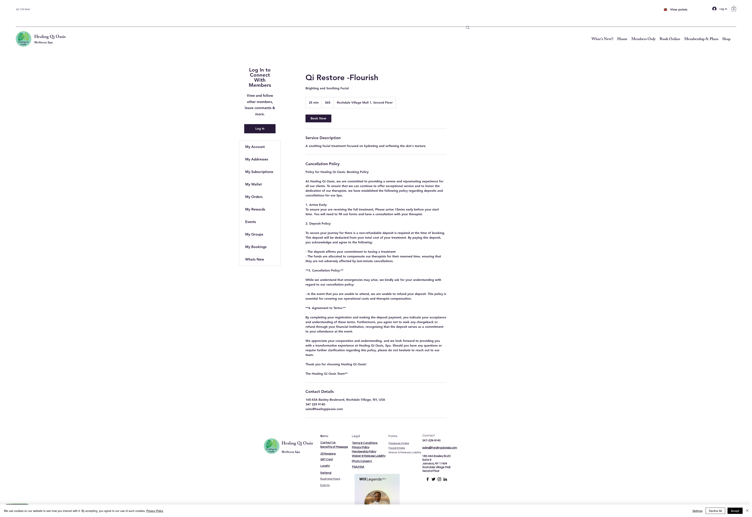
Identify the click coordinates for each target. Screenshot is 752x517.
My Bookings (256, 247)
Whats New (254, 259)
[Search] (468, 27)
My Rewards (255, 209)
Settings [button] (697, 511)
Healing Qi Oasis (50, 37)
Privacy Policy (154, 511)
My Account (255, 146)
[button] (733, 9)
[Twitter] (433, 479)
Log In (259, 128)
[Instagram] (439, 479)
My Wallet (253, 184)
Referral (325, 472)
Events (250, 222)
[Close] (747, 511)
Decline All (715, 511)
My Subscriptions (259, 171)
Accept (735, 511)
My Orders (254, 196)
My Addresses (256, 159)
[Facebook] (427, 479)
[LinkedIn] (445, 479)
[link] (318, 118)
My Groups (254, 234)
